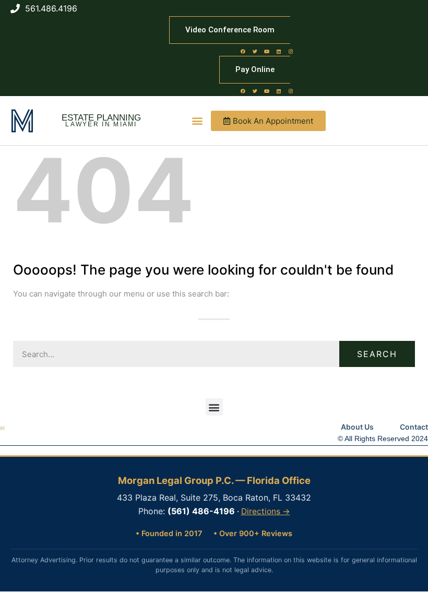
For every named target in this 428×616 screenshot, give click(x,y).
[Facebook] (242, 51)
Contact (414, 426)
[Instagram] (290, 51)
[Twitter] (254, 51)
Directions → (265, 511)
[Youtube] (266, 51)
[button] (197, 120)
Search (377, 354)
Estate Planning (101, 118)
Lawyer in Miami (101, 124)
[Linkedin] (278, 51)
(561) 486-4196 (201, 511)
